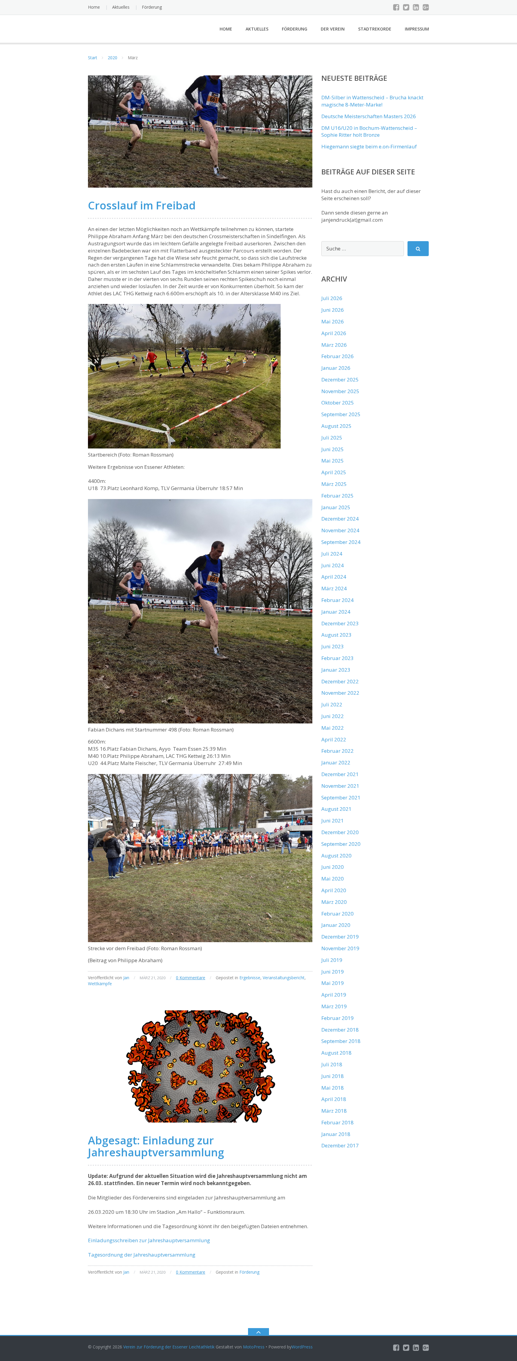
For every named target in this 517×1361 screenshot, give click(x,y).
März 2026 (334, 344)
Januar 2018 (335, 1134)
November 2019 (340, 948)
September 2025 (341, 414)
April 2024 (333, 576)
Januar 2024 (335, 611)
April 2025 (333, 472)
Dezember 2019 (340, 936)
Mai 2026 (332, 321)
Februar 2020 (337, 913)
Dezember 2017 (340, 1145)
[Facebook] (396, 7)
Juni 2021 (332, 820)
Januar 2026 (335, 367)
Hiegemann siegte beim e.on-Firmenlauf (369, 146)
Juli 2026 (331, 298)
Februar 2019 (337, 1018)
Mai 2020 (332, 878)
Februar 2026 (337, 356)
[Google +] (426, 7)
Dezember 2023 (340, 623)
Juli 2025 (331, 437)
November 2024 (340, 530)
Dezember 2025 (340, 379)
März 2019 (334, 1006)
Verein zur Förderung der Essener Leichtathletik (169, 1347)
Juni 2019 (332, 971)
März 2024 (334, 588)
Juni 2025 (332, 449)
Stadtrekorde (374, 29)
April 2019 (333, 994)
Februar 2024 (337, 600)
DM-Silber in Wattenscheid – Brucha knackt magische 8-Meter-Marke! (372, 101)
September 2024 (341, 542)
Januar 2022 (335, 762)
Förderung (152, 7)
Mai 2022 (332, 727)
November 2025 (340, 391)
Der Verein (333, 29)
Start (92, 57)
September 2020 (341, 843)
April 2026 (333, 333)
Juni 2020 (332, 866)
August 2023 (336, 634)
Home (94, 7)
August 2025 (336, 425)
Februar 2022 (337, 750)
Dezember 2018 (340, 1029)
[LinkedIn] (416, 7)
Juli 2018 (331, 1064)
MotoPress (253, 1347)
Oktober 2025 (337, 402)
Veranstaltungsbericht (284, 977)
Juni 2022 (332, 716)
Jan (126, 977)
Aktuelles (121, 7)
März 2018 (334, 1110)
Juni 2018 (332, 1076)
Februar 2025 (337, 495)
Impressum (417, 29)
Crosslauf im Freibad (142, 205)
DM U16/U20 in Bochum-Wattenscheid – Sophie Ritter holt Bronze (369, 131)
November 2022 (340, 692)
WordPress (302, 1347)
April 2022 (333, 739)
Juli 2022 (331, 704)
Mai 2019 (332, 983)
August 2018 (336, 1052)
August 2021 (336, 808)
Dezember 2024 (340, 518)
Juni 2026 (332, 309)
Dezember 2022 (340, 681)
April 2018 (333, 1099)
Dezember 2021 (340, 774)
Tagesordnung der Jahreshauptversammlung (141, 1254)
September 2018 (341, 1041)
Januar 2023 (335, 669)
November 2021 (340, 785)
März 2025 (334, 483)
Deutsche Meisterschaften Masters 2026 (368, 116)
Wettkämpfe (100, 983)
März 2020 (334, 901)
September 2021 (341, 797)
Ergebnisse (249, 977)
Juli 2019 (331, 959)
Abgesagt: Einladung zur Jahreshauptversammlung (156, 1146)
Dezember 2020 (340, 832)
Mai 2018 (332, 1087)
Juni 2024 (332, 565)
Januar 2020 (335, 924)
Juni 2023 (332, 646)
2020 (112, 57)
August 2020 (336, 855)
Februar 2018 (337, 1122)
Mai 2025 (332, 460)
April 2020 (333, 890)
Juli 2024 (331, 553)
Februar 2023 (337, 658)
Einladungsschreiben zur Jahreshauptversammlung (149, 1240)
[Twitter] (406, 7)
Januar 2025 (335, 507)
